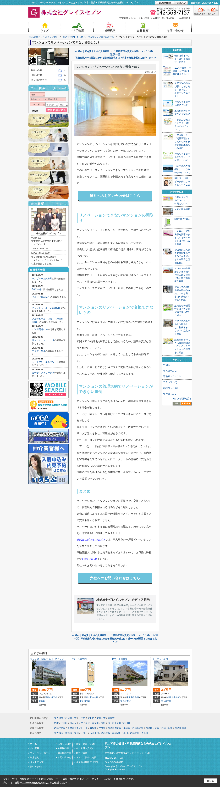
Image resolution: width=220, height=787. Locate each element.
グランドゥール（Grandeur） (46, 308)
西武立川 (134, 733)
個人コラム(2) (170, 370)
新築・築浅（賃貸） (86, 744)
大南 (81, 723)
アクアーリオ (38, 351)
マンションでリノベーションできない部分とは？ (108, 66)
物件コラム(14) (170, 394)
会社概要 (34, 748)
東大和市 (90, 697)
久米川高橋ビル (40, 329)
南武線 (126, 728)
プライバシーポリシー (41, 753)
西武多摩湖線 (114, 728)
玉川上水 (94, 733)
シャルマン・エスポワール (45, 362)
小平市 (170, 697)
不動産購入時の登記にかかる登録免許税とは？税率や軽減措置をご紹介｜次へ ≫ (115, 57)
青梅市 (111, 718)
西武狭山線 (180, 728)
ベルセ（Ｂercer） (41, 297)
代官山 (54, 697)
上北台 (84, 733)
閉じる (210, 780)
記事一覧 (115, 54)
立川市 (91, 718)
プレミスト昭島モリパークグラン (47, 659)
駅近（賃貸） (83, 753)
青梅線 (93, 728)
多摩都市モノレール (78, 728)
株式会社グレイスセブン (91, 539)
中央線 (102, 728)
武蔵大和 (105, 733)
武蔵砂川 (116, 733)
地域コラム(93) (170, 388)
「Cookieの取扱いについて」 (35, 782)
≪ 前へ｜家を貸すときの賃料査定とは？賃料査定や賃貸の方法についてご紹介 (114, 51)
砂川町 (126, 723)
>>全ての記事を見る (181, 398)
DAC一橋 (36, 289)
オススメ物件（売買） (87, 757)
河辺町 (95, 723)
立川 (76, 733)
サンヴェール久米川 (42, 278)
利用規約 (34, 757)
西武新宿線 (138, 728)
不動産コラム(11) (171, 376)
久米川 (144, 733)
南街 (56, 723)
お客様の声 (63, 748)
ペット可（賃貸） (85, 748)
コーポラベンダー (161, 659)
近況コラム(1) (170, 382)
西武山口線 (167, 728)
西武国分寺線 (152, 728)
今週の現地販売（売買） (88, 762)
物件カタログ (36, 766)
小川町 (176, 697)
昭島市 (48, 697)
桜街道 (68, 733)
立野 (103, 723)
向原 (96, 697)
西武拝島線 (59, 728)
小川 (125, 733)
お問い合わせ (89, 558)
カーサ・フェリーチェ (43, 372)
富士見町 (116, 723)
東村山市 (101, 718)
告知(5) (166, 365)
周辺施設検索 (64, 753)
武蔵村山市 (70, 718)
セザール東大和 (79, 659)
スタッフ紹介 (64, 744)
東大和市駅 (85, 701)
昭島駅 (42, 701)
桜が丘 (73, 723)
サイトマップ (36, 762)
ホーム (33, 744)
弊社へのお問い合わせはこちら (115, 195)
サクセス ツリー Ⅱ (43, 340)
